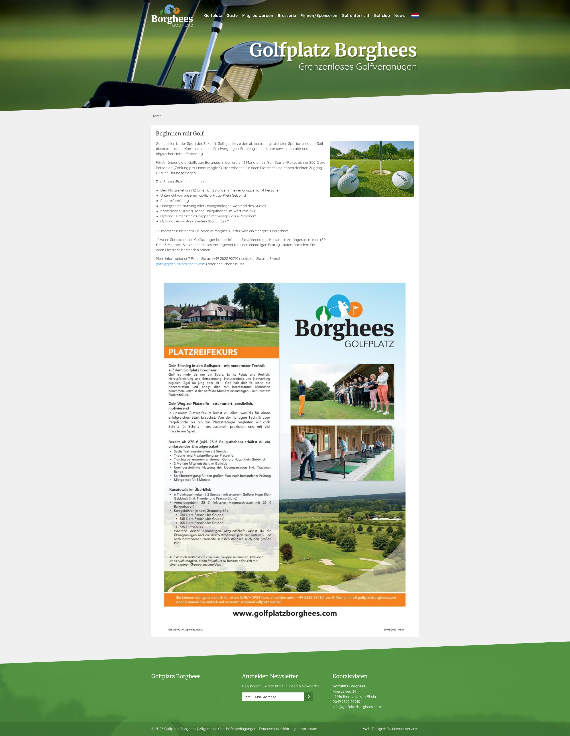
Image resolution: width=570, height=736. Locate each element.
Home (156, 116)
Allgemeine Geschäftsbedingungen (227, 728)
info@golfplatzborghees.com (181, 264)
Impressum (308, 728)
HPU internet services (401, 728)
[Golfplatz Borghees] (172, 15)
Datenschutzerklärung (277, 728)
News (399, 15)
